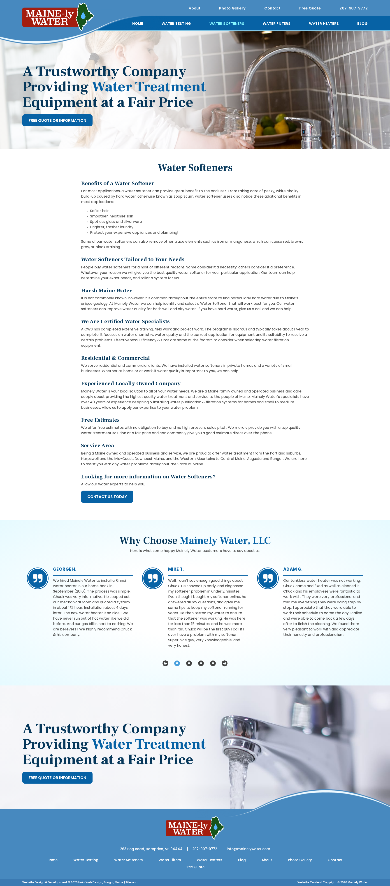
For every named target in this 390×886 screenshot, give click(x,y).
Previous (165, 663)
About (194, 8)
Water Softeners (226, 23)
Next (225, 663)
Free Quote (310, 8)
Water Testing (176, 23)
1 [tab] (177, 663)
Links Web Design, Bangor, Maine (101, 882)
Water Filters (276, 23)
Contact (272, 8)
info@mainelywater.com (248, 849)
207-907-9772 (353, 8)
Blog (362, 23)
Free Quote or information (57, 120)
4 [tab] (213, 663)
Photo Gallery (232, 8)
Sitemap (131, 882)
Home (137, 23)
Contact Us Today (107, 496)
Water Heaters (324, 23)
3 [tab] (201, 663)
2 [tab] (189, 663)
